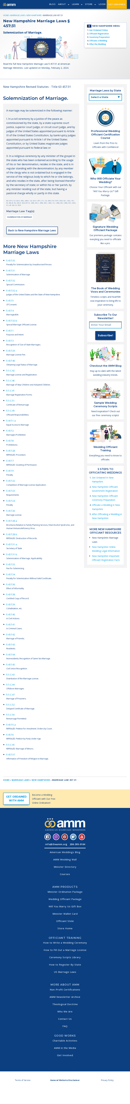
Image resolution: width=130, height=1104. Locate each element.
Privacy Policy (107, 1080)
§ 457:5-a (11, 724)
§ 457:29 (10, 350)
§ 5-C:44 (10, 684)
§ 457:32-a (11, 290)
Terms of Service (23, 1080)
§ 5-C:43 (10, 674)
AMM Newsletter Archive (65, 996)
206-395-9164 (77, 844)
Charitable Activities (65, 1040)
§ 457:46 (10, 360)
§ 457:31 (10, 270)
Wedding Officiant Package (65, 899)
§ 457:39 (10, 604)
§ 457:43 (10, 644)
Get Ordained (116, 4)
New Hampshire (33, 15)
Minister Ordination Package (65, 891)
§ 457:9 (10, 470)
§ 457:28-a (11, 520)
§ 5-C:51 (10, 400)
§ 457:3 (10, 340)
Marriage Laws (17, 15)
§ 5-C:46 (10, 380)
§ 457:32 (10, 280)
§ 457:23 (10, 490)
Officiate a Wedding (98, 40)
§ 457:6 (10, 734)
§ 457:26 (10, 510)
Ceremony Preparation (99, 37)
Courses (65, 874)
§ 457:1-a (11, 420)
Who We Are (65, 1011)
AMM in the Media (65, 1047)
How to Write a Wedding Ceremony (65, 942)
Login (102, 4)
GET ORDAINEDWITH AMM (16, 798)
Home (6, 15)
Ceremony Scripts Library (65, 957)
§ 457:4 (10, 310)
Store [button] (89, 4)
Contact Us (65, 1018)
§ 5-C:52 (10, 704)
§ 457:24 (10, 500)
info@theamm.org (56, 844)
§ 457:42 (10, 634)
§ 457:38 (10, 594)
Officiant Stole (65, 921)
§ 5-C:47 (10, 694)
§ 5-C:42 (10, 370)
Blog (52, 4)
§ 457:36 (10, 584)
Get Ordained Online (98, 30)
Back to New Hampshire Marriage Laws (32, 230)
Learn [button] (75, 4)
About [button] (62, 4)
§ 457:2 (10, 430)
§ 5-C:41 (10, 390)
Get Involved (65, 1055)
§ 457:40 (10, 614)
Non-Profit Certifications (65, 989)
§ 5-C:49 (10, 410)
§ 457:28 (10, 450)
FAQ (65, 1026)
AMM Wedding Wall (65, 859)
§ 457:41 (10, 624)
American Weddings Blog (65, 852)
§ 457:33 (10, 564)
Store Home (65, 928)
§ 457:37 (10, 754)
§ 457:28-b (11, 534)
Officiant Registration (99, 33)
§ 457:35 (10, 260)
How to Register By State (65, 964)
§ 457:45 (10, 664)
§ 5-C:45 (10, 744)
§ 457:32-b (11, 320)
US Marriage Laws (65, 971)
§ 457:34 (10, 574)
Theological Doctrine (65, 1004)
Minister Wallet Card (65, 913)
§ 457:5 (10, 300)
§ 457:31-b (11, 554)
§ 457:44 (10, 654)
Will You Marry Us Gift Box (65, 906)
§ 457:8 (10, 440)
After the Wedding (97, 44)
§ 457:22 (10, 480)
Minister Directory (65, 866)
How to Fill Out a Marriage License (65, 950)
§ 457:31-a (11, 544)
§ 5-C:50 (10, 714)
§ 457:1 (10, 330)
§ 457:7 (10, 460)
